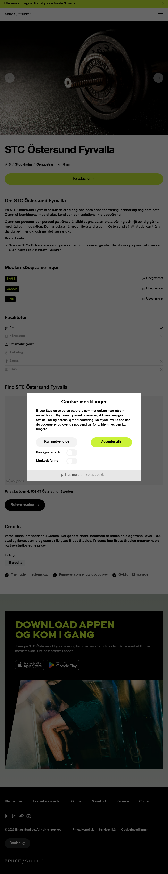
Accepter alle (111, 442)
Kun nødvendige (56, 442)
